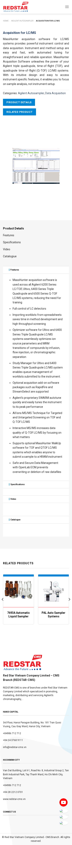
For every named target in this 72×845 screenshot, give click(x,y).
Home (6, 21)
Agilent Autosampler (22, 21)
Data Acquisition (55, 93)
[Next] (69, 607)
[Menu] (67, 6)
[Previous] (3, 607)
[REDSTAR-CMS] (16, 7)
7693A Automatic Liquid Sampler (18, 614)
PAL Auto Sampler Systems (53, 614)
